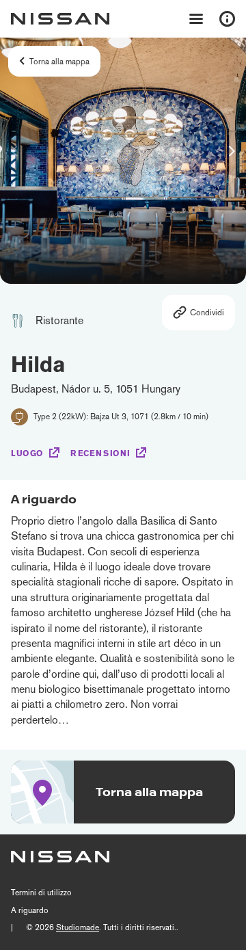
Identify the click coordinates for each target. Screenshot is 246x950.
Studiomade (77, 927)
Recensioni (100, 453)
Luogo (27, 453)
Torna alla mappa (59, 61)
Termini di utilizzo (41, 892)
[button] (231, 151)
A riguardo (30, 910)
